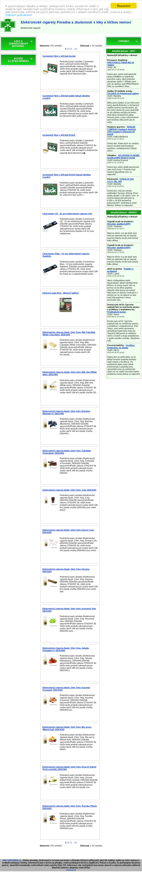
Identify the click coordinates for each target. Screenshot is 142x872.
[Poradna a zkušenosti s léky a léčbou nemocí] (8, 32)
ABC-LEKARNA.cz (12, 860)
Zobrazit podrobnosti (18, 15)
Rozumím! (123, 5)
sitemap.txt (71, 870)
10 (75, 49)
